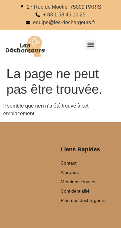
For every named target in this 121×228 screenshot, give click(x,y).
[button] (91, 45)
